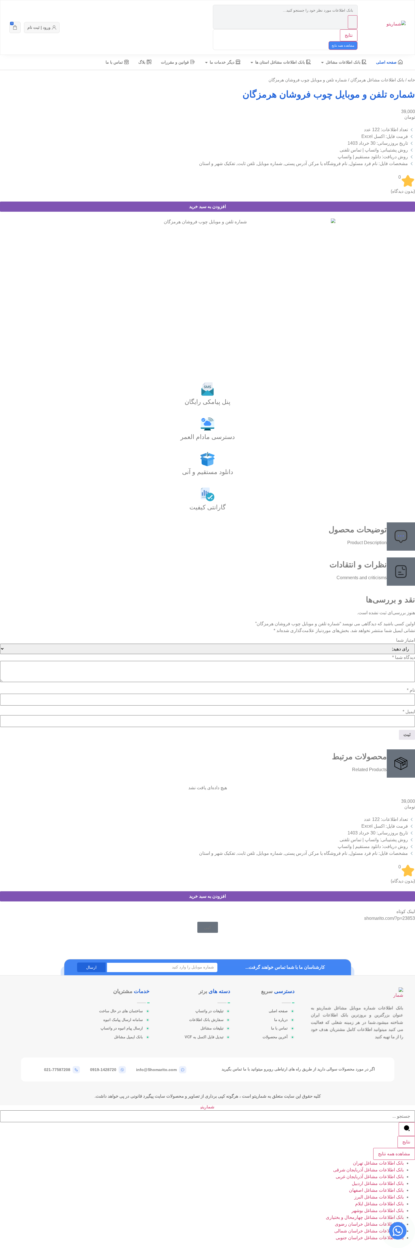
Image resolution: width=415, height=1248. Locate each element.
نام (411, 690)
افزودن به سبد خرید (207, 206)
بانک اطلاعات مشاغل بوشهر (377, 1210)
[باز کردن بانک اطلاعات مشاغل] (322, 62)
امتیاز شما (405, 640)
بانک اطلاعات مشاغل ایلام (379, 1203)
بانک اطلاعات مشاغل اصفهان (376, 1190)
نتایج (349, 35)
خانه (411, 80)
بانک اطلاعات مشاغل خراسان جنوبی (370, 1237)
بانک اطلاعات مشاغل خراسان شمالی (369, 1230)
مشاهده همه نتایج (343, 45)
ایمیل (409, 712)
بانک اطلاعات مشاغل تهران (378, 1163)
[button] (207, 927)
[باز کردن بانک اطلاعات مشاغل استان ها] (252, 62)
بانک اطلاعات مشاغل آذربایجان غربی (370, 1176)
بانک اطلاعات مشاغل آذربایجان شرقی (368, 1169)
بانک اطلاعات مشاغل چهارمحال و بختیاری (365, 1217)
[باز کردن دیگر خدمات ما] (206, 62)
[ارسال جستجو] (352, 22)
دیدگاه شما (403, 657)
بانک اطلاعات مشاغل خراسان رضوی (369, 1224)
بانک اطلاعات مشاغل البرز (379, 1197)
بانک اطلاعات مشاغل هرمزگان (377, 80)
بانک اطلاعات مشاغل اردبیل (378, 1183)
